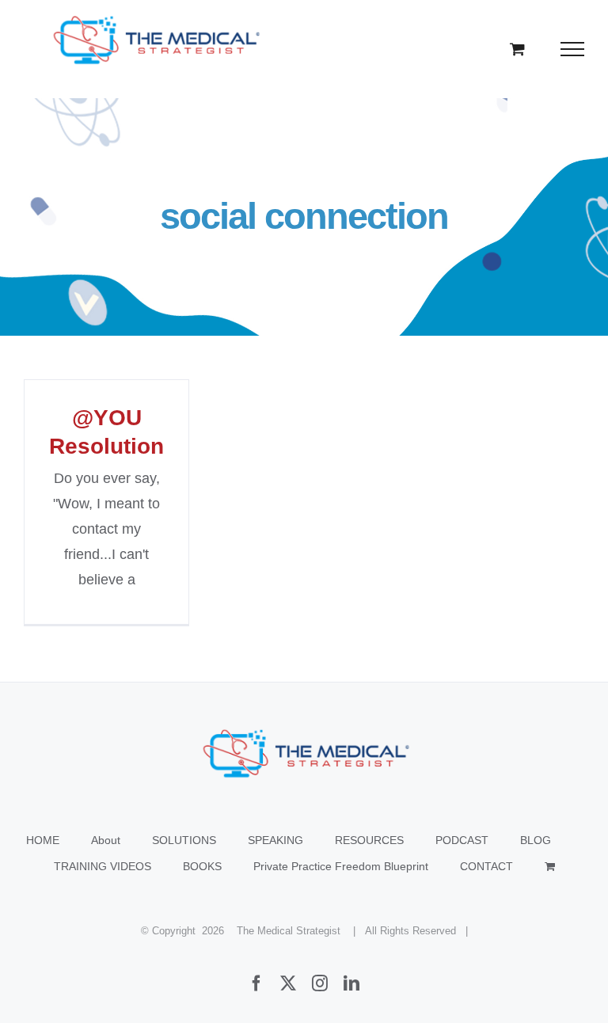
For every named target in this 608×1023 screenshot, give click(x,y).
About (105, 840)
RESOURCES (369, 840)
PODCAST (461, 840)
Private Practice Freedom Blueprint (340, 866)
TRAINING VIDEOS (102, 866)
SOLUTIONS (184, 840)
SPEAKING (275, 840)
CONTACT (486, 866)
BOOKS (202, 866)
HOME (42, 840)
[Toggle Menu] (572, 49)
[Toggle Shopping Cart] (517, 48)
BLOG (535, 840)
